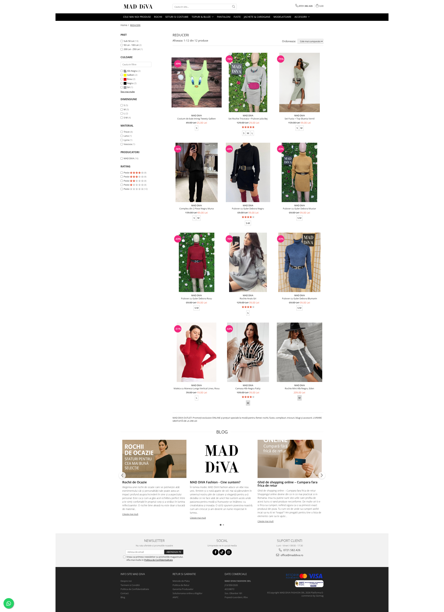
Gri (128, 87)
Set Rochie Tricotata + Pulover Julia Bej (247, 118)
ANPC (175, 597)
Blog (123, 597)
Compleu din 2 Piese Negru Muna (196, 208)
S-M (126, 117)
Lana (126, 135)
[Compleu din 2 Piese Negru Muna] (197, 172)
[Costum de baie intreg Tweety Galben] (197, 82)
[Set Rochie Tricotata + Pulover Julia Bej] (248, 82)
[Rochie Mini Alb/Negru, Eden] (299, 352)
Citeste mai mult (130, 514)
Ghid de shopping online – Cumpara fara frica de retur (287, 484)
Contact (125, 593)
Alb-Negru (132, 70)
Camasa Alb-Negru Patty (248, 388)
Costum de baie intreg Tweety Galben (196, 118)
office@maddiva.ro (291, 555)
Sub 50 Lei (129, 41)
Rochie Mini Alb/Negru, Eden (299, 388)
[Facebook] (215, 552)
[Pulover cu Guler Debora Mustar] (299, 172)
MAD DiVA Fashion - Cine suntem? (215, 482)
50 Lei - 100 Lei (131, 45)
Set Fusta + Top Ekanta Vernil (299, 118)
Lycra (126, 139)
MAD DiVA (129, 158)
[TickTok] (222, 552)
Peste (127, 172)
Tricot (127, 131)
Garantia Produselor (183, 589)
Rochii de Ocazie (134, 482)
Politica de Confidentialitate (158, 559)
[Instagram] (229, 552)
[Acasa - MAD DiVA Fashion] (138, 7)
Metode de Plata (181, 580)
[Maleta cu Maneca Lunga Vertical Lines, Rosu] (197, 352)
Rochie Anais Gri (248, 298)
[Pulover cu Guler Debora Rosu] (197, 262)
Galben (130, 74)
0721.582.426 (291, 550)
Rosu (129, 79)
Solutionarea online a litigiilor (187, 593)
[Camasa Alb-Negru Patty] (248, 352)
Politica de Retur (181, 585)
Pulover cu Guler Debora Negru (248, 208)
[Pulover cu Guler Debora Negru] (248, 172)
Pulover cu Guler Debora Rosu (196, 298)
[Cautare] (233, 7)
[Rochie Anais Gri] (248, 262)
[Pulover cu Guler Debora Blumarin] (299, 262)
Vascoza (128, 144)
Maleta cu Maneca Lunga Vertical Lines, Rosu (197, 388)
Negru (130, 83)
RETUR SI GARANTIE (184, 574)
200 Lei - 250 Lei (132, 49)
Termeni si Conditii (130, 585)
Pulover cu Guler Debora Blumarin (299, 298)
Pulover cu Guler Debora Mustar (299, 208)
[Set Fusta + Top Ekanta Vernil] (299, 82)
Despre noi (126, 580)
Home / (125, 25)
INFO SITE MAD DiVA (133, 574)
